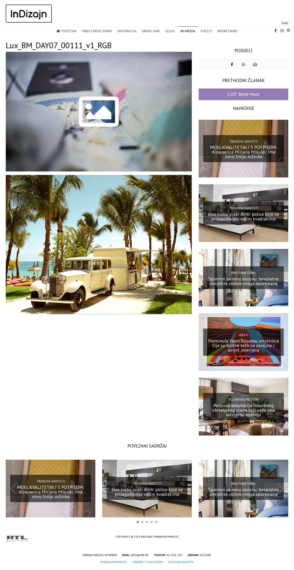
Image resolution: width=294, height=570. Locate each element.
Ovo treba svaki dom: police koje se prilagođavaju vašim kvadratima (243, 216)
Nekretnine (227, 31)
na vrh (282, 537)
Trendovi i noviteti (243, 141)
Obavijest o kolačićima (147, 562)
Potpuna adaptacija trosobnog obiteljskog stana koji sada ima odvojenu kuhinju (243, 410)
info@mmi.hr (140, 555)
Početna (69, 31)
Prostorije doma (97, 31)
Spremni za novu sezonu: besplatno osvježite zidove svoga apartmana (243, 281)
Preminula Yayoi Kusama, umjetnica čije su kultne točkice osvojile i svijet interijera (243, 345)
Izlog (170, 31)
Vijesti (206, 31)
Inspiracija (127, 31)
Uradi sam (151, 31)
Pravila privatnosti (113, 562)
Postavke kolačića (181, 562)
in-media (187, 31)
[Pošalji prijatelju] (255, 64)
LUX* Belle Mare (244, 94)
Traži (284, 23)
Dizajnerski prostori (243, 400)
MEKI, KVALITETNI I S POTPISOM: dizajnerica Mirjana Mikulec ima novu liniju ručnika (243, 152)
